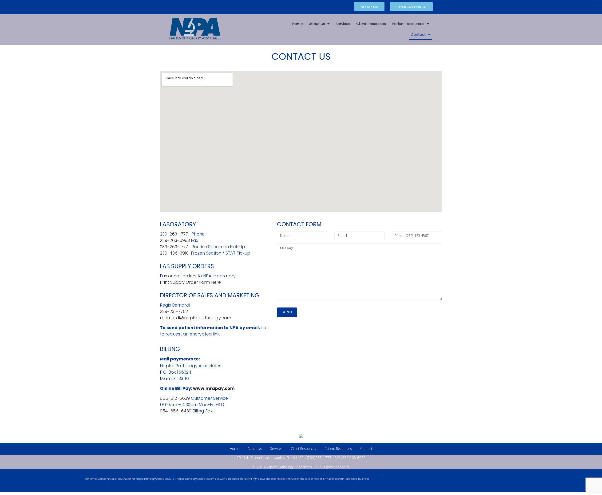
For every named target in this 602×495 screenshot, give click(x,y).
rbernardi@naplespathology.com (195, 318)
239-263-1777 (174, 234)
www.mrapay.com (214, 388)
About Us (317, 23)
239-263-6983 (175, 240)
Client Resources (371, 23)
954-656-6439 (175, 411)
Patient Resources (408, 23)
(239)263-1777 (319, 457)
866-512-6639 (175, 398)
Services (343, 23)
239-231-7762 (174, 311)
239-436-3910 (174, 253)
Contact (418, 34)
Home (297, 23)
